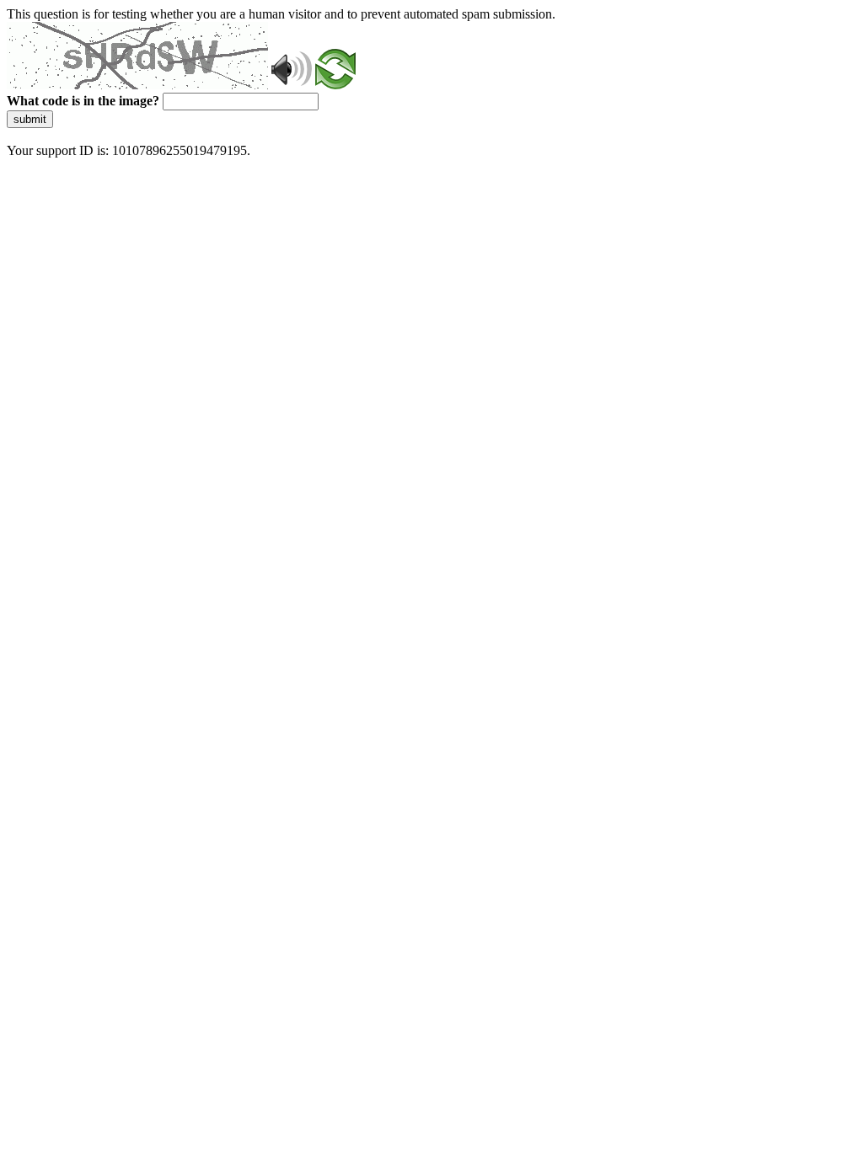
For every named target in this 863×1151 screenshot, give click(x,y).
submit (29, 119)
